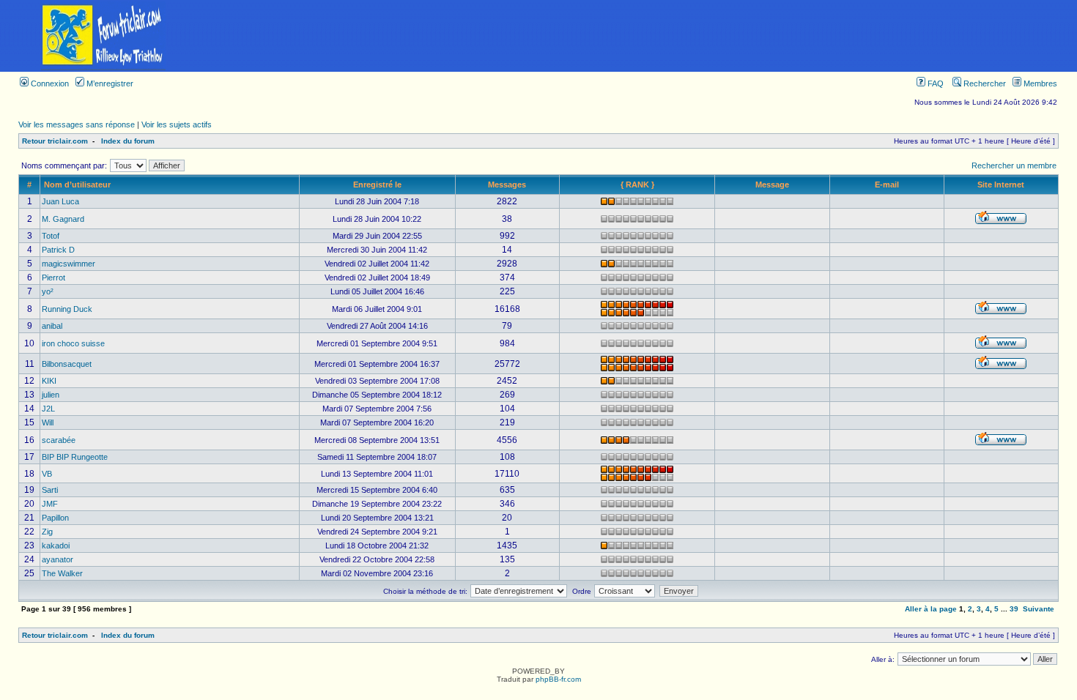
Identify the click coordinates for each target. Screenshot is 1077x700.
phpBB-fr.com (558, 679)
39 (1014, 609)
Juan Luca (60, 201)
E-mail (887, 184)
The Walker (62, 573)
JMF (50, 503)
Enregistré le (377, 184)
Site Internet (1000, 184)
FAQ (934, 83)
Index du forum (128, 141)
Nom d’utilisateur (77, 184)
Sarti (50, 489)
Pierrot (53, 277)
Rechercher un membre (1013, 165)
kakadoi (56, 545)
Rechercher (983, 83)
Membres (1039, 83)
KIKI (49, 380)
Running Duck (67, 309)
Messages (507, 184)
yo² (47, 291)
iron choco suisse (73, 343)
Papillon (55, 517)
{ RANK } (637, 184)
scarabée (58, 440)
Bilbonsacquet (67, 364)
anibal (52, 325)
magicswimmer (68, 263)
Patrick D (58, 249)
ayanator (57, 559)
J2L (48, 408)
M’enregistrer (108, 83)
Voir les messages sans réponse (76, 124)
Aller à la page (931, 609)
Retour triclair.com (55, 141)
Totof (50, 235)
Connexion (49, 83)
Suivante (1038, 609)
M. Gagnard (63, 219)
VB (47, 473)
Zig (47, 531)
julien (50, 394)
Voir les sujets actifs (176, 124)
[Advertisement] (641, 36)
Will (47, 422)
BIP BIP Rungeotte (75, 457)
